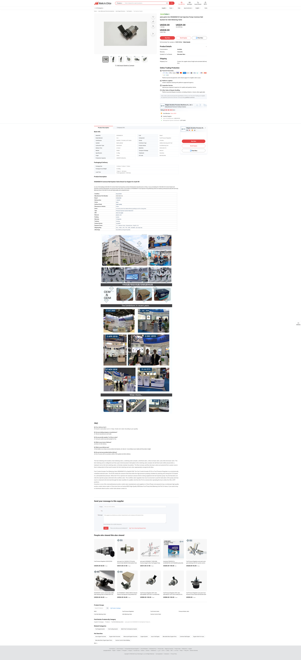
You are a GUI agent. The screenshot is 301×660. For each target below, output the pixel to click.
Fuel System (129, 11)
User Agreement (159, 653)
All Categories (99, 8)
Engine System (144, 636)
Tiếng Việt (186, 650)
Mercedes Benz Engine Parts (170, 636)
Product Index (178, 648)
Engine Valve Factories (114, 636)
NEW (95, 611)
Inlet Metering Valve (127, 614)
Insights (190, 648)
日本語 (167, 650)
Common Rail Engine (185, 636)
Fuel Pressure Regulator (128, 611)
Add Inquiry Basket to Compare (125, 65)
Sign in (205, 4)
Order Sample (186, 42)
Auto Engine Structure (120, 11)
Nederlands (153, 650)
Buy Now (167, 38)
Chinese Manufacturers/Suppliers (132, 648)
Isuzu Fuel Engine (155, 636)
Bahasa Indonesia (194, 650)
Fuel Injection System (138, 11)
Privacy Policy (174, 653)
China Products (120, 648)
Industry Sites (160, 648)
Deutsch (147, 650)
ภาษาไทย (176, 650)
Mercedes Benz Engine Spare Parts (103, 640)
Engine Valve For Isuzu (198, 636)
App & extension (188, 8)
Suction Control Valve (155, 614)
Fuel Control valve (154, 611)
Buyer (171, 8)
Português (124, 650)
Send (106, 528)
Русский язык (136, 650)
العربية (159, 650)
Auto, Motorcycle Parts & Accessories (106, 11)
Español (119, 650)
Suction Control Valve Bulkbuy (122, 640)
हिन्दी (171, 650)
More (95, 643)
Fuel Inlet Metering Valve (100, 614)
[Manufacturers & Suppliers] (102, 3)
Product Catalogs (116, 608)
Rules (206, 8)
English (113, 650)
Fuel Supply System (100, 629)
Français (130, 650)
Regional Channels (169, 648)
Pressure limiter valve (184, 611)
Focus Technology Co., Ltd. (140, 653)
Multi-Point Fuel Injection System (129, 629)
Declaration (166, 653)
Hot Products (112, 648)
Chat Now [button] (200, 38)
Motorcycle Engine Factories (130, 636)
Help (179, 8)
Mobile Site (184, 648)
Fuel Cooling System (113, 629)
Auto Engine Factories (100, 636)
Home (95, 11)
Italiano (142, 650)
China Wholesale (144, 648)
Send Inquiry (183, 38)
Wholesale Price (152, 648)
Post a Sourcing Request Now (137, 528)
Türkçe (181, 650)
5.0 (187, 130)
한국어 (163, 650)
